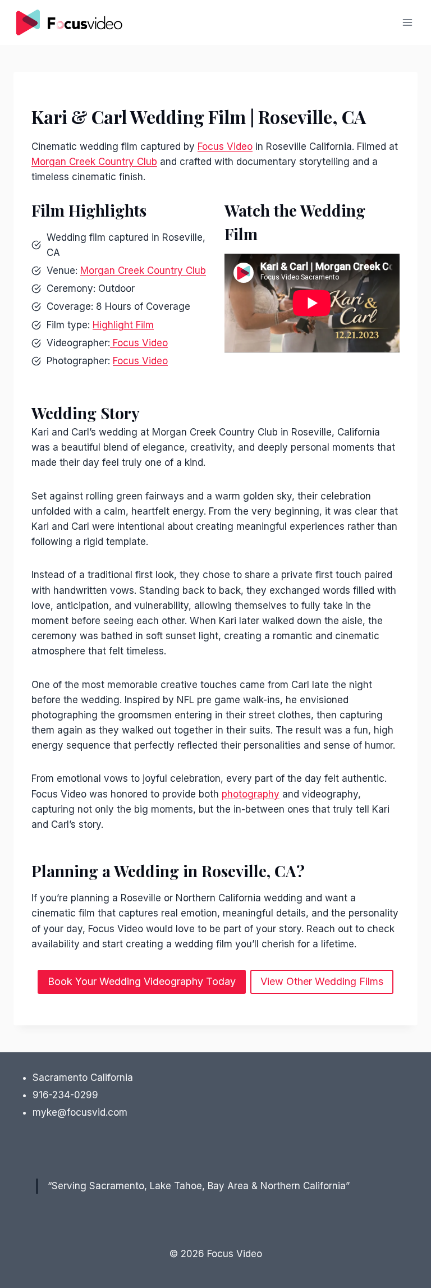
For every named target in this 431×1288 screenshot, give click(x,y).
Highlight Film (123, 325)
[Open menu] (407, 22)
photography (250, 794)
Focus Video (225, 146)
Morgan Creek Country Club (94, 161)
